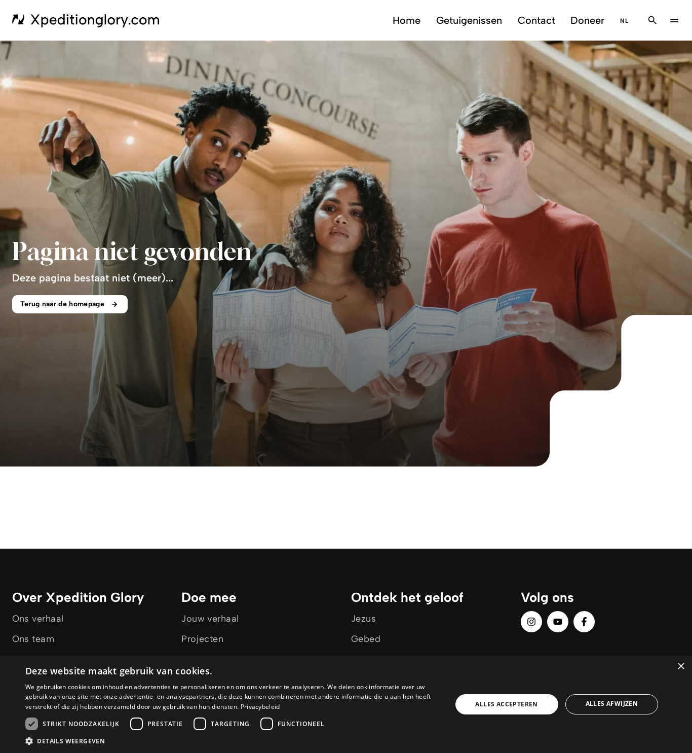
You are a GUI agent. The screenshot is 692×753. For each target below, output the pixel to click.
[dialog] (346, 704)
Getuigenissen (469, 20)
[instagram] (531, 621)
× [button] (680, 666)
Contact (536, 20)
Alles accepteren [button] (506, 704)
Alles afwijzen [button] (612, 703)
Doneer (587, 20)
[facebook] (584, 621)
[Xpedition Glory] (86, 20)
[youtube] (557, 621)
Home (406, 20)
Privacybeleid (260, 706)
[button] (232, 740)
